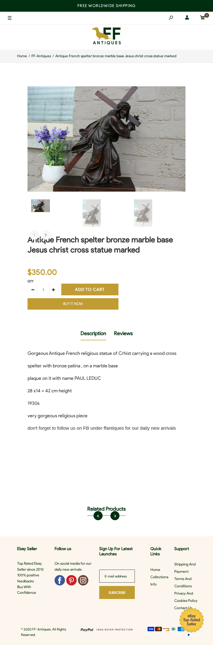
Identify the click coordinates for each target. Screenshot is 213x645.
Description (93, 333)
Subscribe (117, 593)
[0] (202, 18)
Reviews (123, 333)
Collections (159, 577)
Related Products (106, 509)
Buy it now (73, 304)
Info (153, 584)
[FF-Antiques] (106, 37)
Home (155, 570)
